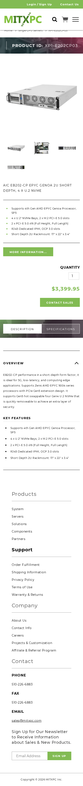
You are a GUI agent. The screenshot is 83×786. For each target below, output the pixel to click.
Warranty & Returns (27, 595)
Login (31, 4)
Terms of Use (22, 587)
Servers (18, 516)
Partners (18, 539)
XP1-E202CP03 (58, 30)
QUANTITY (70, 267)
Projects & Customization (32, 643)
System (18, 509)
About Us (19, 620)
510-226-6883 (22, 684)
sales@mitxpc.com (27, 721)
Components (22, 531)
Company (25, 606)
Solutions (19, 524)
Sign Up (45, 4)
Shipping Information (29, 572)
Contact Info (21, 628)
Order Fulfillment (26, 565)
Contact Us (69, 4)
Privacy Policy (23, 580)
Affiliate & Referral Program (34, 650)
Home (8, 30)
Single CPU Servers (30, 30)
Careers (18, 635)
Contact (22, 661)
